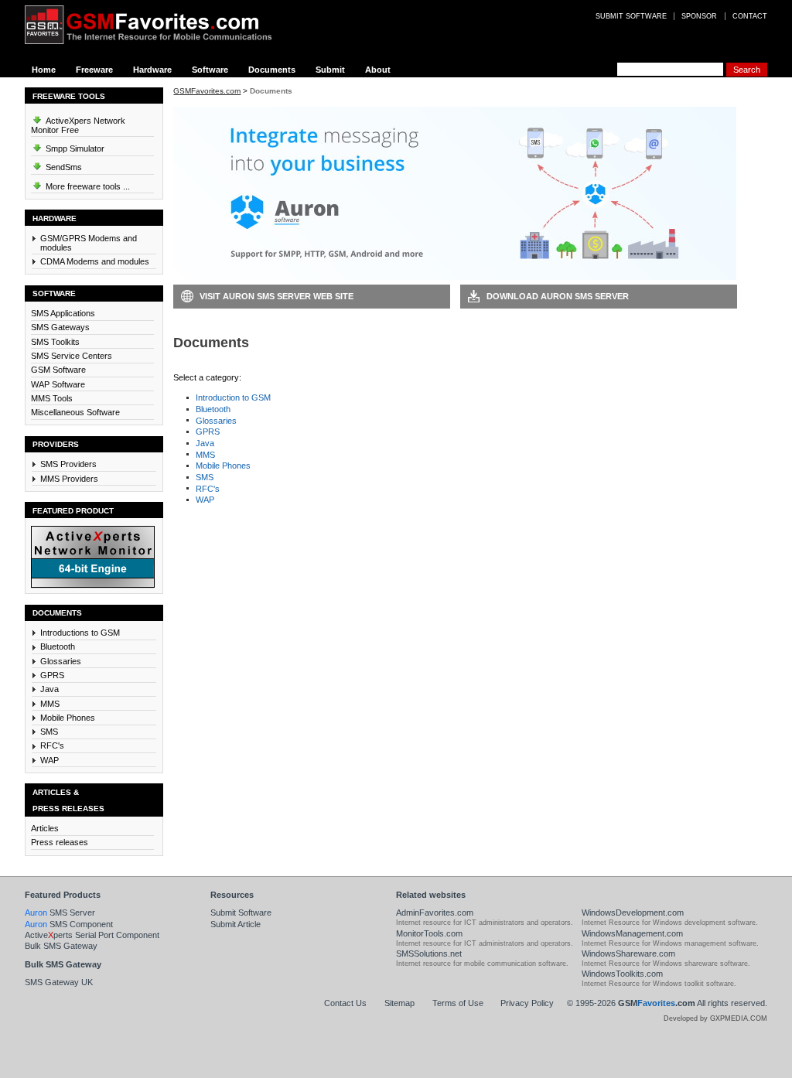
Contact (749, 16)
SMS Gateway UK (59, 982)
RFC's (52, 745)
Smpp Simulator (73, 148)
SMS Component (69, 924)
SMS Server (60, 912)
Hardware (152, 69)
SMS (49, 731)
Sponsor (699, 16)
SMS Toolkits (55, 341)
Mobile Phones (67, 717)
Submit (330, 69)
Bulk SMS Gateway (61, 945)
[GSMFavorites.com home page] (160, 24)
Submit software (631, 16)
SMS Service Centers (71, 355)
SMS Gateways (60, 327)
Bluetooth (57, 646)
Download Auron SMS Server (557, 296)
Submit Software (240, 912)
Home (44, 69)
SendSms (62, 167)
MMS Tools (52, 398)
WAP (49, 760)
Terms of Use (457, 1003)
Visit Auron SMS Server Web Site (276, 296)
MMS (50, 703)
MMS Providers (69, 478)
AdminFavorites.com (434, 912)
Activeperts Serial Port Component (92, 935)
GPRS (52, 675)
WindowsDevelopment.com (633, 912)
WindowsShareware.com (628, 953)
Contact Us (345, 1003)
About (378, 69)
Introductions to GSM (80, 632)
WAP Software (58, 384)
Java (49, 689)
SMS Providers (68, 464)
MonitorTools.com (429, 933)
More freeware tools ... (86, 186)
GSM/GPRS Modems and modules (88, 243)
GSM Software (58, 369)
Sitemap (399, 1003)
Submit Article (235, 924)
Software (210, 69)
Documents (271, 69)
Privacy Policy (527, 1003)
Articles (45, 828)
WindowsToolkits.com (622, 973)
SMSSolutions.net (429, 953)
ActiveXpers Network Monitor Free (78, 125)
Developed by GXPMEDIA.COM (715, 1018)
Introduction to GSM (233, 397)
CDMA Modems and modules (94, 261)
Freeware (94, 69)
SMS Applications (63, 313)
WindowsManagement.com (632, 933)
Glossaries (60, 661)
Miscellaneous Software (75, 412)
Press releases (59, 842)
